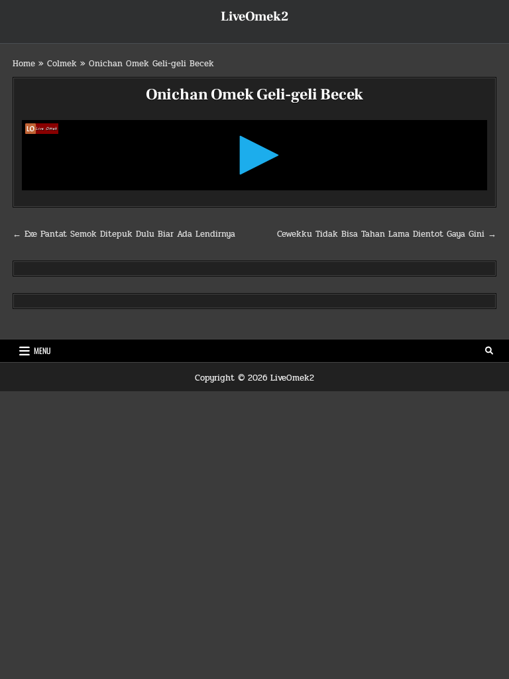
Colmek (62, 63)
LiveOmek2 (254, 16)
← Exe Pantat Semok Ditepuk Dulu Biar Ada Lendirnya (124, 234)
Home (24, 63)
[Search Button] (489, 350)
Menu (42, 350)
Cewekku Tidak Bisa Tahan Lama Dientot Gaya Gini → (386, 234)
